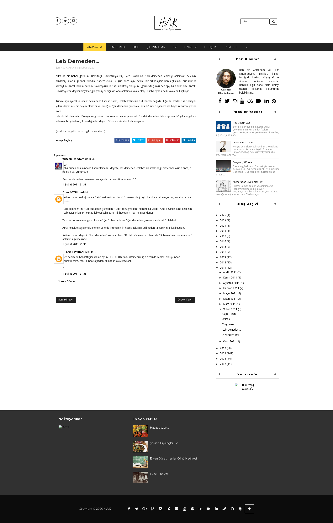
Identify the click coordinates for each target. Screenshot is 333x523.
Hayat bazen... (159, 427)
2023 (223, 220)
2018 (223, 230)
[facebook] (57, 21)
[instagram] (73, 21)
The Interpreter (241, 122)
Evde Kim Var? (160, 474)
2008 (223, 358)
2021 (223, 225)
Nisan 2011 (230, 298)
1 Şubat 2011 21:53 (74, 273)
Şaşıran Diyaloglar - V (164, 443)
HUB (136, 47)
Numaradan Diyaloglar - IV (247, 181)
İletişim (210, 47)
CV (175, 47)
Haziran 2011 (231, 288)
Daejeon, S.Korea (242, 162)
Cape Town (229, 313)
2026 (223, 215)
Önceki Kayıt (185, 299)
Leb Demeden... (231, 329)
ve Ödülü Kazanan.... (244, 142)
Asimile (226, 319)
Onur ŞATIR (70, 192)
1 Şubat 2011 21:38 (74, 184)
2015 (223, 246)
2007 (223, 364)
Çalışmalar (156, 47)
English (230, 47)
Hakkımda (117, 47)
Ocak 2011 (230, 341)
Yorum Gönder (67, 281)
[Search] (273, 22)
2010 (223, 348)
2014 (223, 251)
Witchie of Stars (73, 159)
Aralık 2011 (230, 272)
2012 (223, 262)
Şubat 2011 (230, 309)
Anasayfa (94, 47)
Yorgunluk (228, 324)
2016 (223, 241)
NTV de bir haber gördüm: (72, 76)
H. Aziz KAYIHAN (73, 252)
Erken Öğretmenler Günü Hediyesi (173, 458)
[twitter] (65, 21)
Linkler (190, 47)
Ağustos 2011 (231, 282)
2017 (223, 236)
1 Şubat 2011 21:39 (74, 244)
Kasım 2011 (230, 277)
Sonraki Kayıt (65, 299)
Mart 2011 (229, 304)
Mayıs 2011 (230, 293)
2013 (223, 257)
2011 (223, 267)
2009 (223, 353)
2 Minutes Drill (231, 334)
